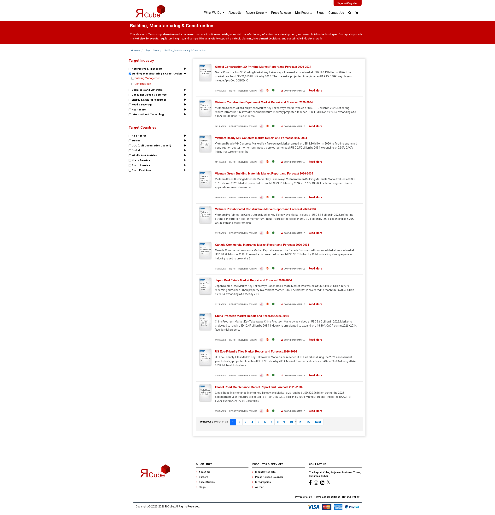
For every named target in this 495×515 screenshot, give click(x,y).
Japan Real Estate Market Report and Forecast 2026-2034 (253, 280)
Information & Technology (147, 114)
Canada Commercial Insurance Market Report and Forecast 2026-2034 (262, 244)
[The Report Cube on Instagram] (316, 482)
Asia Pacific (139, 135)
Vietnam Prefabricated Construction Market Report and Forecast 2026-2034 (265, 209)
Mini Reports (303, 13)
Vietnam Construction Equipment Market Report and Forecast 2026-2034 (264, 102)
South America (140, 165)
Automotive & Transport (146, 68)
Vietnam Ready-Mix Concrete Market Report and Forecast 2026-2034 (261, 137)
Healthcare (138, 109)
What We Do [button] (213, 13)
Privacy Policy (303, 496)
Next (318, 421)
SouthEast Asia (141, 170)
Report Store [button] (255, 13)
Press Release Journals (269, 477)
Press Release (281, 13)
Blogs (320, 13)
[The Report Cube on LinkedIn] (323, 482)
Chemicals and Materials (146, 89)
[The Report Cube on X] (328, 482)
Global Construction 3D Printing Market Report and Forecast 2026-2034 (263, 66)
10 (291, 421)
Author (259, 487)
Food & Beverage (141, 104)
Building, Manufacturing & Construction (156, 73)
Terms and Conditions (327, 496)
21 (300, 421)
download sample (294, 91)
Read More (315, 90)
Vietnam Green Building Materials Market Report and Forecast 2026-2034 (264, 173)
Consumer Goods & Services (148, 94)
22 (308, 421)
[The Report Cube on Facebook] (311, 482)
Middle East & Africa (144, 155)
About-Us (235, 13)
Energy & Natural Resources (148, 99)
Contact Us (336, 13)
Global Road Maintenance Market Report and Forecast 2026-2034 (258, 387)
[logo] (150, 14)
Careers (203, 477)
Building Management (148, 78)
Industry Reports (265, 472)
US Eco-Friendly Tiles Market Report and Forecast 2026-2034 (256, 351)
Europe (135, 140)
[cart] (356, 13)
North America (140, 160)
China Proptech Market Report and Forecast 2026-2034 (252, 315)
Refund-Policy (350, 496)
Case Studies (207, 482)
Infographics (263, 482)
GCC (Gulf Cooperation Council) (151, 145)
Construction (143, 83)
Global (135, 150)
